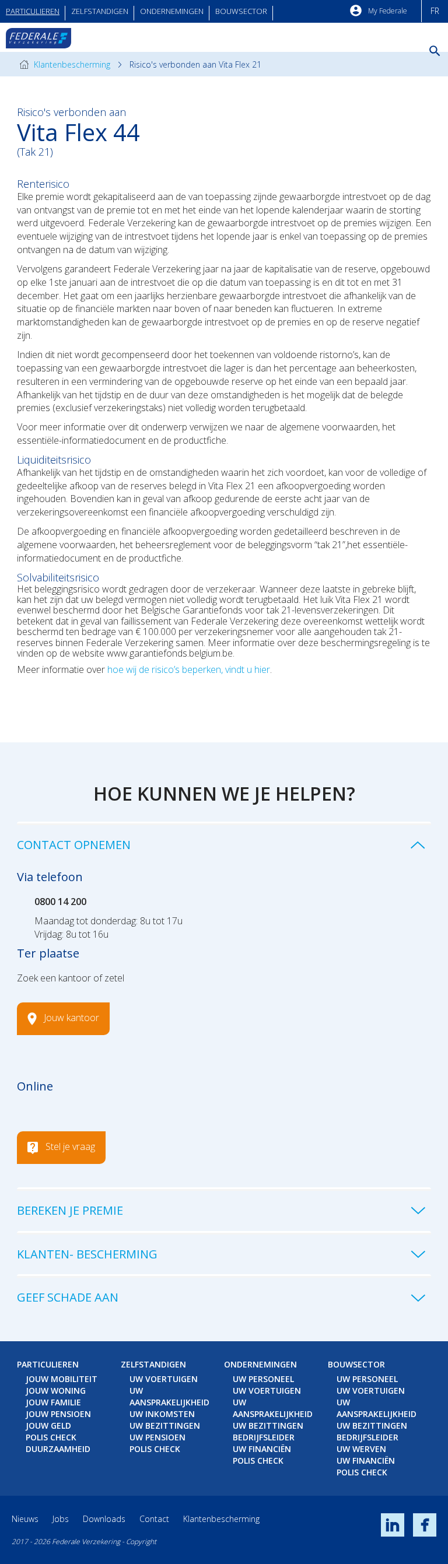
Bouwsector (241, 11)
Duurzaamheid (58, 1448)
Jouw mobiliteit (61, 1378)
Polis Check (51, 1437)
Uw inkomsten (162, 1413)
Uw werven (361, 1448)
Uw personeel (263, 1378)
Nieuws (25, 1518)
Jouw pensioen (58, 1413)
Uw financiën (262, 1448)
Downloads (104, 1518)
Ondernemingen (172, 11)
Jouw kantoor (71, 1017)
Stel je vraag (70, 1146)
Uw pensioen (158, 1437)
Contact (154, 1518)
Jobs (60, 1518)
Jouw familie (53, 1402)
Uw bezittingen (165, 1425)
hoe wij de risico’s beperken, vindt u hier (188, 669)
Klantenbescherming (71, 64)
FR (434, 10)
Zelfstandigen (99, 11)
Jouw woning (56, 1390)
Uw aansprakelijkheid (169, 1396)
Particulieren (33, 11)
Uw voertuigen (164, 1378)
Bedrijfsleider (264, 1437)
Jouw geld (48, 1425)
